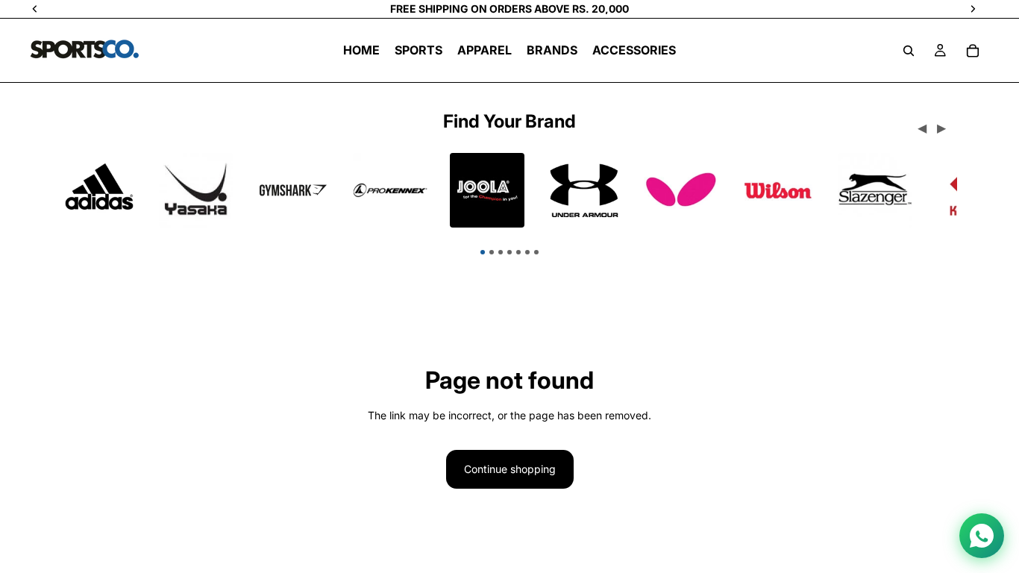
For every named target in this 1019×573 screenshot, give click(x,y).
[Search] (908, 50)
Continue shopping (510, 469)
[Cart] (972, 50)
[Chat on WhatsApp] (981, 535)
